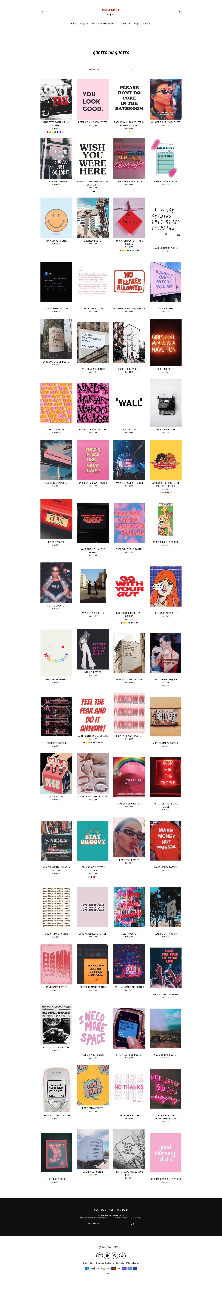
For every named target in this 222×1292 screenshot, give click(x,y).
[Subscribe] (132, 1223)
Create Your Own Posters (103, 23)
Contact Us (124, 23)
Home (73, 23)
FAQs (136, 23)
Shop (82, 23)
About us (146, 23)
